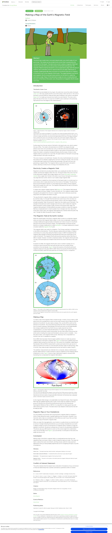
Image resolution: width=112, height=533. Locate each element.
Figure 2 (51, 247)
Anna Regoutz (36, 496)
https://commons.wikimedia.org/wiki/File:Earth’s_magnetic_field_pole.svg (49, 142)
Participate (88, 5)
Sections (96, 5)
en (109, 5)
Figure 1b (36, 97)
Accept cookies (89, 531)
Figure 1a (44, 140)
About (102, 5)
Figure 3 (46, 353)
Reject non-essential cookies (89, 529)
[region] (56, 528)
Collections (80, 5)
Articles (72, 5)
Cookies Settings (89, 526)
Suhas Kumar (36, 502)
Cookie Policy (41, 529)
